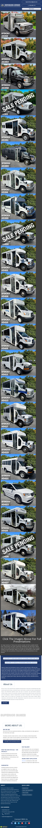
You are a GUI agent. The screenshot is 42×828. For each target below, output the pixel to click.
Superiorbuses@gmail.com (7, 816)
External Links (25, 788)
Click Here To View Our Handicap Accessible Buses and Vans (21, 658)
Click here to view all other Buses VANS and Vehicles (21, 662)
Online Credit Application (27, 790)
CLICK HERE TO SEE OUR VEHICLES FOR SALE (12, 741)
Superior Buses (21, 826)
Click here (24, 761)
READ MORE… (5, 702)
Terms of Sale (25, 792)
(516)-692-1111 (6, 814)
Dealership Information (27, 795)
